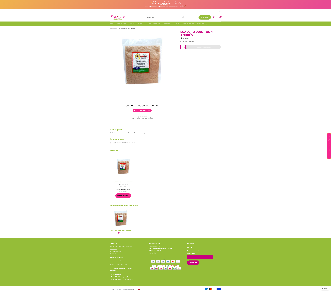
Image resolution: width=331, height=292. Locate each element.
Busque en (183, 17)
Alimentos (140, 24)
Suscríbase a (193, 262)
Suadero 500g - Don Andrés (121, 231)
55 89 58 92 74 (117, 274)
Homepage (113, 28)
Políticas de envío (154, 246)
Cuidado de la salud (171, 24)
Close (329, 4)
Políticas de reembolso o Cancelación (160, 248)
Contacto (200, 24)
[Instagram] (188, 247)
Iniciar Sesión (204, 17)
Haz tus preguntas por (123, 279)
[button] (184, 45)
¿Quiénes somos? (154, 243)
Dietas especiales (154, 24)
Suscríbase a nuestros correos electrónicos (196, 252)
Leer (113, 144)
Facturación (152, 253)
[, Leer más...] (215, 17)
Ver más (208, 24)
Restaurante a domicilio (126, 24)
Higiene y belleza (188, 24)
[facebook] (191, 247)
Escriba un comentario (142, 110)
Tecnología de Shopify (129, 289)
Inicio (112, 24)
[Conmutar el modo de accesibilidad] (220, 11)
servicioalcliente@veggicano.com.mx (124, 277)
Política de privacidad (155, 250)
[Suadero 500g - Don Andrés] (120, 218)
